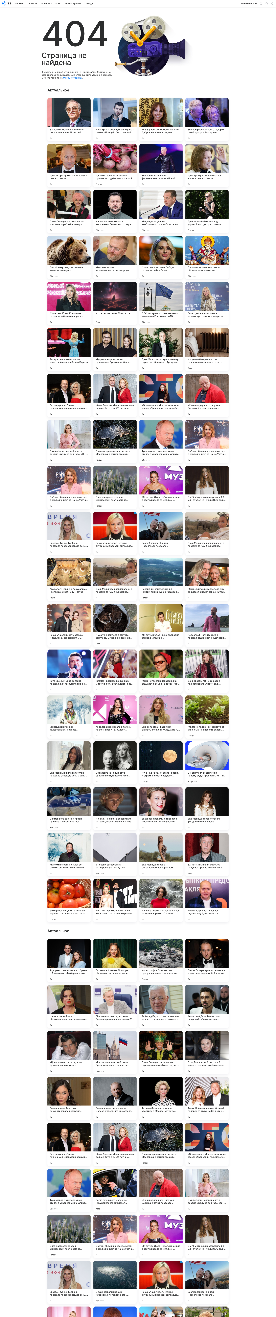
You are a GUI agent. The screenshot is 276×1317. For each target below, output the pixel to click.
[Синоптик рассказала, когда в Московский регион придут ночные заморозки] (115, 441)
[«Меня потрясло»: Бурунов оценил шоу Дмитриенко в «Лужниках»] (207, 900)
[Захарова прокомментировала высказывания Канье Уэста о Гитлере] (161, 808)
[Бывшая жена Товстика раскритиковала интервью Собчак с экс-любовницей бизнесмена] (69, 1190)
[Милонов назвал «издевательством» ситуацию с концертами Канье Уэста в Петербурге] (115, 257)
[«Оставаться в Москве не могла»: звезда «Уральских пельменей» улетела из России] (161, 395)
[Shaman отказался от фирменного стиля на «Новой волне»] (161, 165)
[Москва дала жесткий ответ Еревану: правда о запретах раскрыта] (115, 1144)
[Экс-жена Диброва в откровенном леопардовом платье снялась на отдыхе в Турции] (161, 854)
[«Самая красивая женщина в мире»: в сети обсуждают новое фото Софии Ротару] (115, 671)
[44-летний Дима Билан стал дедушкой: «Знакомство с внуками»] (207, 1098)
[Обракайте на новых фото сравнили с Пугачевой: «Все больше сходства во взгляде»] (115, 762)
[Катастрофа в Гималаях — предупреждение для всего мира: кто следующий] (161, 1052)
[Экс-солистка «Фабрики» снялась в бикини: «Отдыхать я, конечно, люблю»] (161, 717)
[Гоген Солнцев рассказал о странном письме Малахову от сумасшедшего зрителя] (161, 1144)
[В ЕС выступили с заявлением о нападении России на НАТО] (161, 303)
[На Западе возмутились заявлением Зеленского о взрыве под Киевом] (115, 211)
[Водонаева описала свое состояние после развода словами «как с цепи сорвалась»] (69, 946)
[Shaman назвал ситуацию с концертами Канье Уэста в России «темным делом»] (161, 992)
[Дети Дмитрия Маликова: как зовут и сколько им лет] (207, 165)
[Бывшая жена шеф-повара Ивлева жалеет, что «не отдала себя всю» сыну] (115, 1190)
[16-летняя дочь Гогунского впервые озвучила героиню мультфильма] (207, 992)
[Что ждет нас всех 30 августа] (115, 303)
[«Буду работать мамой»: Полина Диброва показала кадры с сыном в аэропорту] (161, 119)
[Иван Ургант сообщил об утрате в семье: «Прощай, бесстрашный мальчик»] (115, 119)
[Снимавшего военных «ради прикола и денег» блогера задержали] (69, 808)
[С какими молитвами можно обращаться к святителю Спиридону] (207, 257)
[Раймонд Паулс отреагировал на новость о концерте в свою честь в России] (161, 1098)
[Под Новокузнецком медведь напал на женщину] (69, 257)
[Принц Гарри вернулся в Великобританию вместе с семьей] (115, 946)
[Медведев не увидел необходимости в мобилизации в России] (161, 211)
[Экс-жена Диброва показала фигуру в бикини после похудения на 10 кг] (207, 808)
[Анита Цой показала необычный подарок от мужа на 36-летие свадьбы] (207, 1190)
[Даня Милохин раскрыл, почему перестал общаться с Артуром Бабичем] (161, 349)
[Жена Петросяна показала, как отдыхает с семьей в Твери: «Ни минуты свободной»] (161, 671)
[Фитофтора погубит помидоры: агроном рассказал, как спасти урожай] (69, 900)
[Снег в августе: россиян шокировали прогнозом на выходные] (115, 487)
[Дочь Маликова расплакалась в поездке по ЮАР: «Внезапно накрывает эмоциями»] (207, 533)
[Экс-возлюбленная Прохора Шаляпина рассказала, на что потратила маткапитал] (115, 1052)
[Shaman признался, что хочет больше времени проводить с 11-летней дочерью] (115, 1098)
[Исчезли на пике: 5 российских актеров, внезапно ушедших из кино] (115, 808)
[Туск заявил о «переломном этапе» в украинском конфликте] (161, 441)
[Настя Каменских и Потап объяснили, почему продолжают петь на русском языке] (161, 946)
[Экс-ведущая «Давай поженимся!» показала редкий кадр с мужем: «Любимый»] (69, 395)
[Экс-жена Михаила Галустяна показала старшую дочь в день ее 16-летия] (69, 762)
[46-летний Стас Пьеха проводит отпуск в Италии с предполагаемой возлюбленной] (161, 625)
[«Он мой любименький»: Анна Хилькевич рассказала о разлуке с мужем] (115, 900)
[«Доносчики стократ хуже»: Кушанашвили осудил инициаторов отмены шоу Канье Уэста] (69, 1144)
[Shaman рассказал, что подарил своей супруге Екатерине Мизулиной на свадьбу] (207, 119)
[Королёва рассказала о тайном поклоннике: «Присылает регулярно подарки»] (115, 717)
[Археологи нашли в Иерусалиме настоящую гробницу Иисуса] (69, 579)
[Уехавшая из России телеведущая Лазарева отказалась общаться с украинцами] (69, 717)
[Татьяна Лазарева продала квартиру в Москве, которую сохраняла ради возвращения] (161, 1190)
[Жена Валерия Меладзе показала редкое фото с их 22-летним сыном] (115, 395)
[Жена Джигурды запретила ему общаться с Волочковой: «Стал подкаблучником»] (207, 579)
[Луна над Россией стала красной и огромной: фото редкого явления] (161, 762)
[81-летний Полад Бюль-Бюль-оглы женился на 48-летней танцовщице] (69, 119)
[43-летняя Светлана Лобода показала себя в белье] (161, 257)
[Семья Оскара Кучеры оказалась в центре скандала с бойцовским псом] (207, 1052)
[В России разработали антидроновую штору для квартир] (115, 854)
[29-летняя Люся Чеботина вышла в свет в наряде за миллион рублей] (161, 487)
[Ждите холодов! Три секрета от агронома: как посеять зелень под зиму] (207, 717)
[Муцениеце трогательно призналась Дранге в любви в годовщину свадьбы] (115, 349)
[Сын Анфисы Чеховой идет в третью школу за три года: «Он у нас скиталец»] (69, 441)
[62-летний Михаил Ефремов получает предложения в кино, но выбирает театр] (207, 854)
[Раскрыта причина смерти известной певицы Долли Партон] (69, 349)
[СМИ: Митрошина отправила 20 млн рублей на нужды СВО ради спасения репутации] (207, 487)
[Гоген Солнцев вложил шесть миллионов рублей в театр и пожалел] (69, 211)
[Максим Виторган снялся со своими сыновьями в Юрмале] (69, 854)
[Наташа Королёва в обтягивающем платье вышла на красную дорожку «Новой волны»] (69, 1098)
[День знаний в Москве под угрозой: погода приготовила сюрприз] (207, 211)
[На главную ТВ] (8, 3)
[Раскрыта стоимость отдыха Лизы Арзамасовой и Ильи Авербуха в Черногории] (69, 625)
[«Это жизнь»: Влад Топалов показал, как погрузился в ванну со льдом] (69, 671)
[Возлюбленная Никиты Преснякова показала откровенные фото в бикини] (161, 533)
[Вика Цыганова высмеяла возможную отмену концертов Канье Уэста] (207, 303)
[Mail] (4, 3)
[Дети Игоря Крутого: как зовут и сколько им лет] (69, 165)
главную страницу (72, 77)
